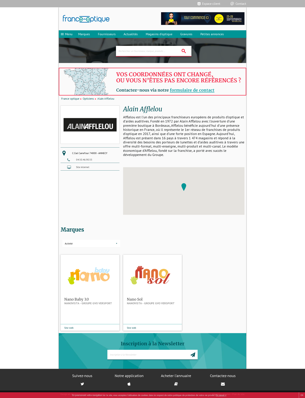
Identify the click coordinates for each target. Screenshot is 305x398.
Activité (69, 243)
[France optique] (106, 19)
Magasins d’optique (159, 34)
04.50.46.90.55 (84, 159)
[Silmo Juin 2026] (202, 24)
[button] (183, 187)
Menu (66, 34)
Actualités (131, 34)
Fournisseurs (107, 34)
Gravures (186, 34)
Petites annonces (212, 34)
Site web (69, 327)
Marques (84, 34)
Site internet (82, 167)
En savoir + (221, 395)
